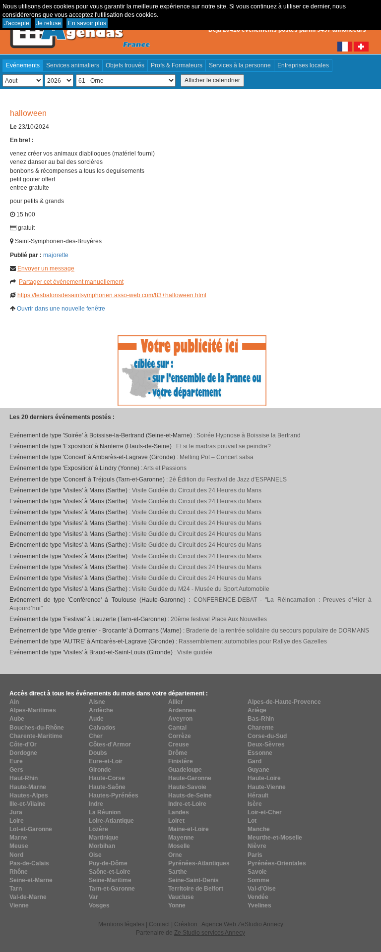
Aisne (97, 701)
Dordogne (23, 752)
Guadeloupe (185, 769)
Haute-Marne (27, 787)
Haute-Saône (107, 787)
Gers (16, 769)
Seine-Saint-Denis (193, 880)
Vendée (258, 897)
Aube (16, 718)
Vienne (19, 905)
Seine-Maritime (110, 880)
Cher (96, 736)
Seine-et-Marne (31, 880)
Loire (16, 820)
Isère (255, 803)
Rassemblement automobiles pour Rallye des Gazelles (253, 641)
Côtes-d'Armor (110, 744)
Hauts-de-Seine (190, 795)
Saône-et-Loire (109, 871)
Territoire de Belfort (195, 888)
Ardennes (182, 710)
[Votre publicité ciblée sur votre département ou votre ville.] (192, 370)
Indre (96, 803)
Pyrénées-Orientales (277, 863)
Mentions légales (121, 924)
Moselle (179, 846)
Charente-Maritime (36, 736)
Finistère (180, 761)
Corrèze (179, 736)
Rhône (18, 871)
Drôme (178, 752)
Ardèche (101, 710)
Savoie (257, 871)
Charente (261, 727)
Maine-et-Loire (188, 829)
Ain (14, 701)
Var (93, 897)
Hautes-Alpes (28, 795)
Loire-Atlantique (111, 820)
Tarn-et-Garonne (112, 888)
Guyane (258, 769)
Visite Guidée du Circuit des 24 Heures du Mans (196, 490)
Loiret (176, 820)
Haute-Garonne (189, 778)
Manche (259, 829)
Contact (159, 924)
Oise (95, 854)
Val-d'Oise (262, 888)
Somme (258, 880)
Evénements (23, 65)
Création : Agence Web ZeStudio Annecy (228, 924)
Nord (16, 854)
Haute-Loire (264, 778)
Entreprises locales (303, 65)
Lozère (98, 829)
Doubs (98, 752)
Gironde (100, 769)
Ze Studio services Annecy (209, 932)
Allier (175, 701)
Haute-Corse (107, 778)
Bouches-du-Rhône (36, 727)
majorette (55, 255)
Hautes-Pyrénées (113, 795)
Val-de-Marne (28, 897)
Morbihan (102, 846)
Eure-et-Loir (106, 761)
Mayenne (181, 837)
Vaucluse (181, 897)
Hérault (258, 795)
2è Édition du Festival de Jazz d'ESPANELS (228, 479)
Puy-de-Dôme (108, 863)
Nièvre (257, 846)
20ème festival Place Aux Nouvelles (219, 619)
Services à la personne (240, 65)
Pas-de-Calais (29, 863)
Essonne (260, 752)
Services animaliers (72, 65)
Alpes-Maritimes (32, 710)
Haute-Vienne (267, 787)
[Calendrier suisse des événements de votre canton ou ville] (361, 46)
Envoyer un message (45, 268)
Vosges (99, 905)
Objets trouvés (125, 65)
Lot (252, 820)
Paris (255, 854)
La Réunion (105, 812)
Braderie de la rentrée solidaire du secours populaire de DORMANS (277, 630)
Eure (16, 761)
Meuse (18, 846)
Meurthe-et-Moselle (275, 837)
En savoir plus (87, 23)
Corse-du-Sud (267, 736)
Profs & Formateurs (176, 65)
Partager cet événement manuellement (71, 281)
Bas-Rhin (261, 718)
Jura (15, 812)
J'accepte (16, 23)
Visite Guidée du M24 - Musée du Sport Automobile (200, 588)
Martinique (104, 837)
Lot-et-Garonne (30, 829)
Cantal (177, 727)
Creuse (178, 744)
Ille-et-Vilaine (27, 803)
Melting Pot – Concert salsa (217, 457)
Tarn (15, 888)
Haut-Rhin (23, 778)
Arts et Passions (165, 468)
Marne (18, 837)
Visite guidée (194, 652)
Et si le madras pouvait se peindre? (223, 446)
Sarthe (177, 871)
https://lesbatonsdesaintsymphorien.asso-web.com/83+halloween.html (111, 295)
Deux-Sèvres (266, 744)
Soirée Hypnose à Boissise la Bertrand (248, 435)
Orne (175, 854)
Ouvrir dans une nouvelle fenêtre (61, 308)
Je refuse (48, 23)
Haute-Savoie (187, 787)
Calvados (102, 727)
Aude (96, 718)
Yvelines (259, 905)
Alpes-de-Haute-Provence (284, 701)
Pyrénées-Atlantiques (199, 863)
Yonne (177, 905)
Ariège (257, 710)
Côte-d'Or (23, 744)
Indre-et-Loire (187, 803)
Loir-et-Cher (265, 812)
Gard (254, 761)
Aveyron (180, 718)
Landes (178, 812)
